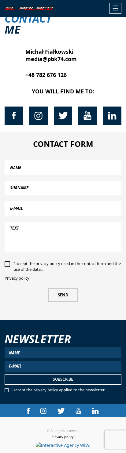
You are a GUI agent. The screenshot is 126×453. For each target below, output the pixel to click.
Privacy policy (17, 278)
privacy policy (45, 390)
